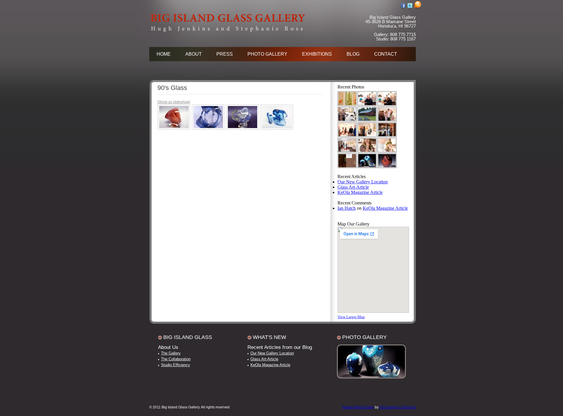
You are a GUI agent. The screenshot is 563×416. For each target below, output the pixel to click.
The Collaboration (176, 359)
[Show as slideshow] (173, 102)
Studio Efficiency (175, 365)
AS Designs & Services (397, 407)
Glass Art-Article (353, 187)
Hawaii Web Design (358, 407)
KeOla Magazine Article (360, 192)
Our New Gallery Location (363, 181)
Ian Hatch (347, 208)
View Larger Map (351, 317)
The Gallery (171, 353)
